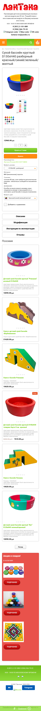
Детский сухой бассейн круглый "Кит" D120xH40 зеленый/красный (17, 526)
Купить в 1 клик (20, 150)
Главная (3, 49)
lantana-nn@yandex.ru (20, 35)
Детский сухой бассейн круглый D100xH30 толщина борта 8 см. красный (19, 426)
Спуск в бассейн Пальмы (13, 478)
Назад (20, 547)
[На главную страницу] (20, 7)
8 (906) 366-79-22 (20, 29)
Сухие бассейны (10, 49)
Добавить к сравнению (16, 204)
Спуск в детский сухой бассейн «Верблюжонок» (15, 332)
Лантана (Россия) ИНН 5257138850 (15, 162)
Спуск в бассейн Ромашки (13, 378)
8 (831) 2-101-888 (20, 26)
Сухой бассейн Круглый (24, 49)
